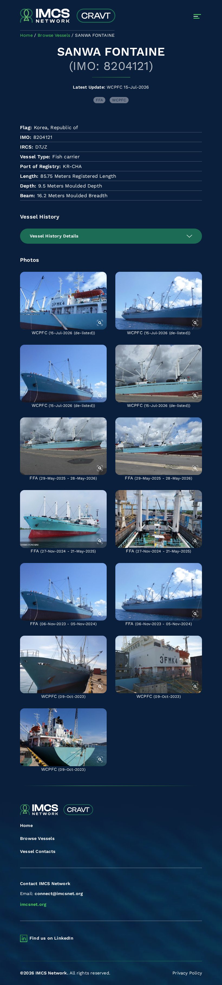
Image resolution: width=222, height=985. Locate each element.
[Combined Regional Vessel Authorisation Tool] (67, 16)
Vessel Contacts (38, 851)
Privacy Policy (187, 973)
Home (26, 825)
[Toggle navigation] (197, 16)
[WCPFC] (63, 300)
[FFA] (63, 446)
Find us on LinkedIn (51, 938)
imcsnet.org (33, 904)
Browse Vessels (37, 838)
